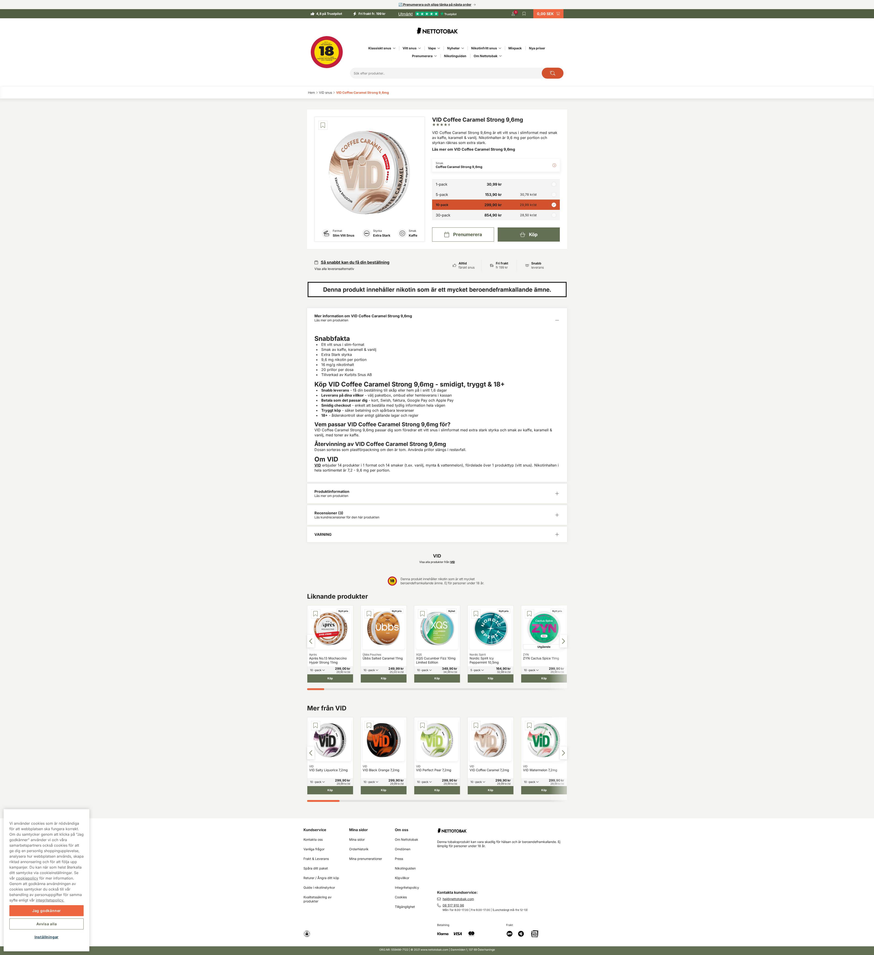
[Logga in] (513, 13)
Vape (432, 48)
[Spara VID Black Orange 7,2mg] (369, 725)
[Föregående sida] (310, 641)
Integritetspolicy (407, 887)
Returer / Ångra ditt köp (321, 878)
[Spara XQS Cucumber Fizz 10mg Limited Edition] (422, 613)
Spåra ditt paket (315, 868)
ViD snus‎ (325, 92)
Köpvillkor (402, 878)
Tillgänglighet (405, 907)
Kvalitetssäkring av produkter (317, 899)
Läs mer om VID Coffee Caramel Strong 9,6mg (473, 149)
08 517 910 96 (453, 905)
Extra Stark (381, 235)
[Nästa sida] (563, 641)
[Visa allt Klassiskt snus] (394, 48)
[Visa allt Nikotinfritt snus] (500, 48)
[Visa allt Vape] (439, 48)
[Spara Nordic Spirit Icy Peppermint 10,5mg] (476, 613)
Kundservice (314, 829)
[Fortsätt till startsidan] (504, 829)
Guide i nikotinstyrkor (319, 887)
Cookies (401, 897)
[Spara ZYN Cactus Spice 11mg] (529, 613)
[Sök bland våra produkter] (552, 73)
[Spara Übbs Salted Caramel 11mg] (369, 613)
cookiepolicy (27, 878)
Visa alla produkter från (437, 562)
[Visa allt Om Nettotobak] (500, 56)
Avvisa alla (46, 924)
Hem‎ (311, 92)
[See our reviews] (427, 13)
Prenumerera (422, 56)
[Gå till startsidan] (437, 31)
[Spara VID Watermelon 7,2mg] (529, 725)
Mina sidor (358, 829)
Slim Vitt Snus (343, 235)
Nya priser (537, 48)
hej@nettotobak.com (458, 899)
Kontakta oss (313, 839)
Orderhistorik (359, 849)
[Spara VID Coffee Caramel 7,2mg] (476, 725)
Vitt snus (410, 48)
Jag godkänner (46, 910)
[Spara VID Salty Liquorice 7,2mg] (315, 725)
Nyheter (453, 48)
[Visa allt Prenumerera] (435, 56)
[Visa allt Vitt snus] (419, 48)
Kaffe (413, 235)
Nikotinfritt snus (484, 48)
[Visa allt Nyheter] (463, 48)
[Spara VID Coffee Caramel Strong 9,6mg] (322, 125)
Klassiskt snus (379, 48)
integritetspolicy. (50, 900)
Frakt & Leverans (316, 859)
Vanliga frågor (313, 849)
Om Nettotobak (485, 56)
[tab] (315, 689)
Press (399, 859)
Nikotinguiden (455, 56)
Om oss (401, 829)
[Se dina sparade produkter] (524, 13)
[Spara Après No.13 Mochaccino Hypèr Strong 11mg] (315, 613)
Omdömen (402, 849)
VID (317, 465)
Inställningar (46, 937)
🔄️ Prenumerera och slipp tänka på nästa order (434, 4)
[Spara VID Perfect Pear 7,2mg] (422, 725)
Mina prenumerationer (365, 859)
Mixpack (515, 48)
